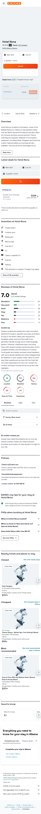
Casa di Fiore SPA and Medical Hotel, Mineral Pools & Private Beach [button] (18, 678)
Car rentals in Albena (13, 754)
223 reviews (22, 45)
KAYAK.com (10, 805)
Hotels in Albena (11, 757)
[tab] (7, 403)
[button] (3, 3)
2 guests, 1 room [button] (10, 60)
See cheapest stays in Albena (32, 603)
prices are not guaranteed (10, 779)
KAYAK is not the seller (11, 786)
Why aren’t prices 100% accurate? (16, 794)
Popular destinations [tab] (30, 741)
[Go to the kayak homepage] (14, 3)
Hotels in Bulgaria (9, 807)
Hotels (18, 805)
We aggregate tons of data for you (16, 790)
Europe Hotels (27, 805)
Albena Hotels (15, 809)
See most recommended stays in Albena (31, 649)
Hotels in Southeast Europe (26, 807)
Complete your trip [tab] (12, 741)
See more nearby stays (32, 560)
